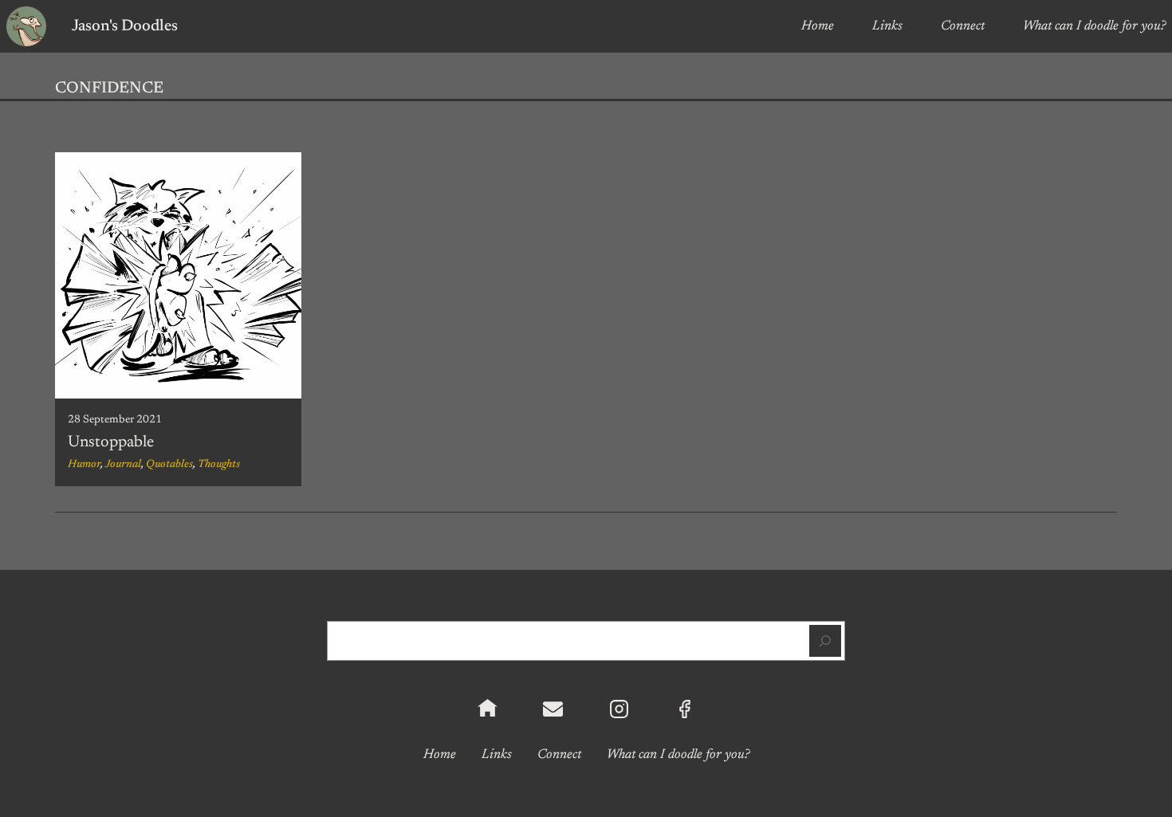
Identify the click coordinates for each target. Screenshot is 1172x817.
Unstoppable (111, 442)
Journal (123, 464)
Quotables (169, 464)
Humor (84, 464)
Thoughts (219, 464)
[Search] (825, 641)
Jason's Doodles (125, 26)
